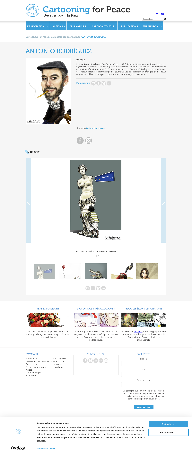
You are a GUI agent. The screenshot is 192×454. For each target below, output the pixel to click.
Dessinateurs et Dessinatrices (39, 361)
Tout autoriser (168, 424)
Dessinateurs (78, 26)
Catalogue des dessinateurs (65, 37)
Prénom (143, 358)
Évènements (31, 364)
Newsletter (58, 364)
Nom (144, 369)
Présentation (31, 358)
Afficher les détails (46, 448)
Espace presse (59, 358)
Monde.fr (138, 331)
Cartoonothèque (103, 26)
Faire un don (150, 26)
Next (163, 200)
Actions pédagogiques (36, 367)
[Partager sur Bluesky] (103, 83)
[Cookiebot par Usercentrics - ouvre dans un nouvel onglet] (18, 448)
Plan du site (58, 367)
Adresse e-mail (144, 380)
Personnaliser (167, 432)
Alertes (29, 369)
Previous (28, 200)
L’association (35, 26)
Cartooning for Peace (37, 37)
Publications (129, 26)
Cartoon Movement (95, 128)
